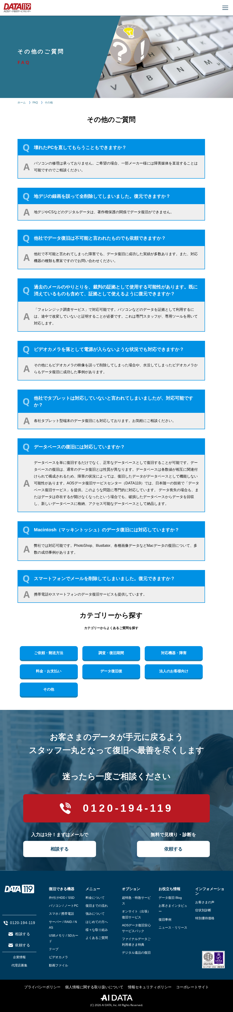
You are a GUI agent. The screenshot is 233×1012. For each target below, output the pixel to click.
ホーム (22, 102)
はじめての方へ (97, 922)
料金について (95, 897)
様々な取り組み (97, 930)
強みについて (95, 913)
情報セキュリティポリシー (150, 987)
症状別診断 (203, 910)
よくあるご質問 (97, 938)
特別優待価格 (204, 918)
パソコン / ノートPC (63, 905)
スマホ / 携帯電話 (61, 913)
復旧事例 (165, 919)
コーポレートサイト (192, 987)
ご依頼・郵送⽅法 (48, 653)
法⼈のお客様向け (173, 671)
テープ (53, 949)
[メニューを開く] (225, 7)
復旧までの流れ (97, 905)
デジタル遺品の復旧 (136, 952)
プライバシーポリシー (42, 987)
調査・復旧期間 (111, 653)
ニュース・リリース (173, 927)
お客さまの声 (204, 902)
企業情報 (19, 957)
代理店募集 (19, 965)
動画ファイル (58, 965)
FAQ (35, 102)
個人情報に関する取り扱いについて (94, 987)
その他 (48, 689)
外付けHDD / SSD (61, 897)
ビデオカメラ (58, 957)
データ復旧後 (111, 671)
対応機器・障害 (174, 653)
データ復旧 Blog (170, 897)
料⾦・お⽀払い (48, 671)
